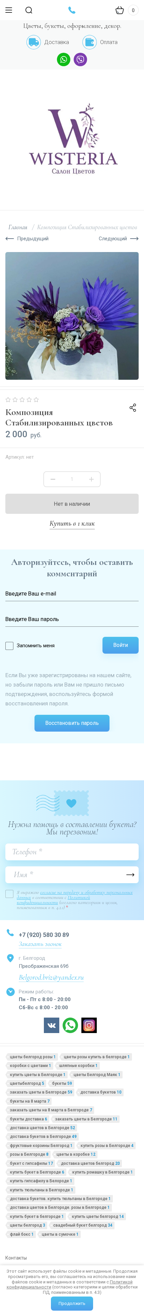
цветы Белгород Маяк (97, 1074)
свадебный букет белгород (83, 1225)
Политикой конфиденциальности (53, 899)
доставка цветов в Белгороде (42, 1127)
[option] (72, 316)
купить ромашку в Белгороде (102, 1172)
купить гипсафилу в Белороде (41, 1181)
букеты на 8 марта (30, 1101)
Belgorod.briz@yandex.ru (51, 977)
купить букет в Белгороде (37, 1172)
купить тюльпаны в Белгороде (41, 1190)
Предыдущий (33, 239)
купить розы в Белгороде (107, 1145)
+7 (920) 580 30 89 (44, 934)
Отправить (130, 874)
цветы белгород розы (33, 1057)
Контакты (16, 1258)
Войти (120, 645)
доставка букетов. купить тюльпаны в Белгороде (60, 1198)
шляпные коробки (78, 1065)
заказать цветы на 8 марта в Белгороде (51, 1110)
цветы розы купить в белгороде (97, 1057)
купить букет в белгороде (37, 1216)
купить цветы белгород (98, 1216)
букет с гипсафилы (31, 1163)
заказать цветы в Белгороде (41, 1092)
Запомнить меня (36, 646)
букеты (62, 1083)
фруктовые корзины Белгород (41, 1145)
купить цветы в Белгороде (38, 1074)
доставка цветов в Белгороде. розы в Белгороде (60, 1207)
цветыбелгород (27, 1083)
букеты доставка (28, 1119)
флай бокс (22, 1234)
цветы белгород (27, 1225)
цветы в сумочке (60, 1234)
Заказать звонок (40, 944)
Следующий (113, 239)
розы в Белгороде (29, 1154)
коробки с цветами (30, 1065)
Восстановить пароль (72, 723)
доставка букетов (101, 1092)
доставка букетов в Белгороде (43, 1136)
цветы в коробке (76, 1154)
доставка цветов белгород (90, 1163)
